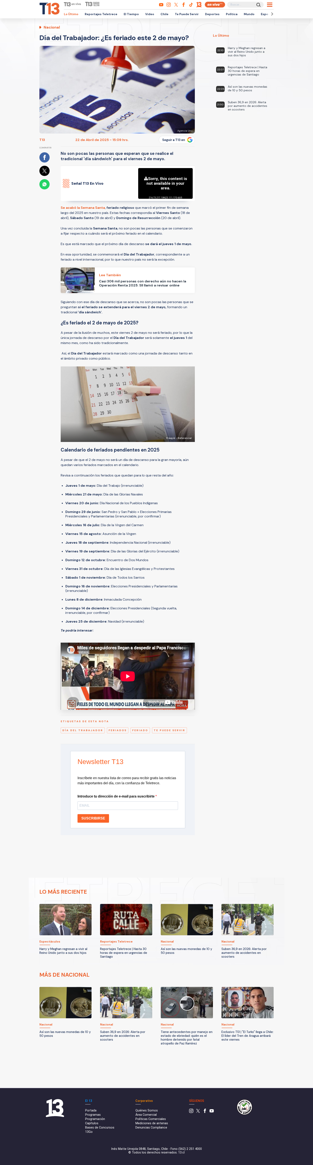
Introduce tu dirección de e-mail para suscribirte (116, 796)
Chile (164, 14)
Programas (93, 1115)
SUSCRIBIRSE (93, 818)
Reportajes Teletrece (101, 14)
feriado (140, 730)
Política (231, 14)
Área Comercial (146, 1115)
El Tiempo (131, 14)
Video (149, 14)
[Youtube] (212, 1112)
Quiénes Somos (146, 1110)
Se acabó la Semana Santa (83, 207)
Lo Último (71, 14)
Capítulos (91, 1123)
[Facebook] (205, 1112)
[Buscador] (258, 4)
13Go (89, 1132)
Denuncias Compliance (151, 1127)
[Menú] (270, 4)
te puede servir (169, 730)
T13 (42, 140)
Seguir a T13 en (173, 140)
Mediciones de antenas (151, 1123)
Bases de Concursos (99, 1127)
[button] (271, 14)
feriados (118, 730)
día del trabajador (82, 730)
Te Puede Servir (187, 14)
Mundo (249, 14)
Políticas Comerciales (150, 1119)
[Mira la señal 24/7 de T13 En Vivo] (215, 4)
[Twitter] (198, 1112)
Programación (95, 1119)
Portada (90, 1110)
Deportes (212, 14)
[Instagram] (191, 1112)
